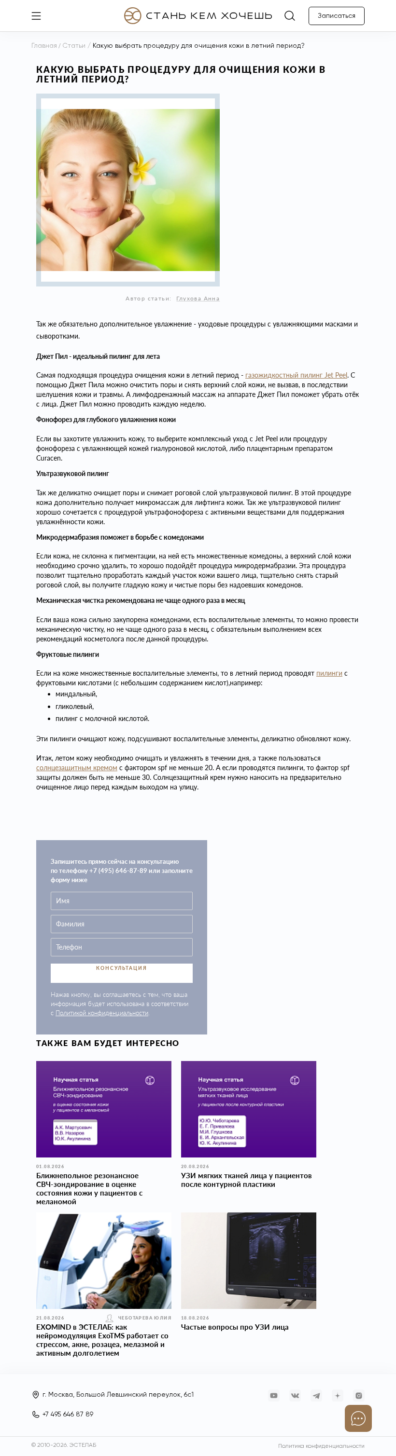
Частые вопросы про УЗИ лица (235, 1326)
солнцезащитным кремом (76, 767)
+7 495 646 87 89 (67, 1414)
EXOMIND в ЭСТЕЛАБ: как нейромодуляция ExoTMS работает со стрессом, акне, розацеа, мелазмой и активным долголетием (102, 1339)
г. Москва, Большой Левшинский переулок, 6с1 (118, 1394)
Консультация (121, 968)
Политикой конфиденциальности (102, 1013)
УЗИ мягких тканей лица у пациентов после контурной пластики (246, 1179)
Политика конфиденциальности (321, 1446)
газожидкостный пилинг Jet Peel (296, 375)
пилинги (329, 673)
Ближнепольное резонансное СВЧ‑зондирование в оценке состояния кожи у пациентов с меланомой (89, 1188)
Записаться (336, 16)
